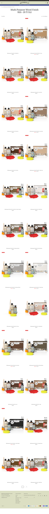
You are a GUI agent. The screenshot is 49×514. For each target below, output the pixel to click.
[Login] (47, 2)
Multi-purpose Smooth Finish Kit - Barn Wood (36, 131)
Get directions (27, 0)
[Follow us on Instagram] (41, 496)
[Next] (27, 487)
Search (17, 495)
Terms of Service (18, 501)
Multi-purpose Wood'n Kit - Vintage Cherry (36, 443)
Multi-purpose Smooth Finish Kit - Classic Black (13, 443)
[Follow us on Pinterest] (43, 496)
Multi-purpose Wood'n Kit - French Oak (12, 92)
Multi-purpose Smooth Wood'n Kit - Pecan (13, 326)
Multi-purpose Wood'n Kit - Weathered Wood (12, 248)
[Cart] (47, 3)
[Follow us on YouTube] (45, 496)
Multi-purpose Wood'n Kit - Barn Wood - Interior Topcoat (13, 209)
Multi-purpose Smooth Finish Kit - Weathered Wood (12, 287)
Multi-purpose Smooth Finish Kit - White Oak (36, 170)
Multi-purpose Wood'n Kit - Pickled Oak (12, 53)
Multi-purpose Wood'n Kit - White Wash (36, 209)
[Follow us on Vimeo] (47, 496)
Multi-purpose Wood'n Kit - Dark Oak (12, 170)
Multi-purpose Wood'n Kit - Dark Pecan (12, 482)
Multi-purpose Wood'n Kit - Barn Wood (36, 92)
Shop (16, 496)
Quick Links (17, 500)
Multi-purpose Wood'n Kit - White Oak (12, 131)
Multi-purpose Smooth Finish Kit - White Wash (36, 287)
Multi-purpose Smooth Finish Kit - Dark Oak (12, 365)
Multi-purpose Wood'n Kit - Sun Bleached (36, 326)
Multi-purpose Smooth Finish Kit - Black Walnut (36, 365)
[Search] (45, 2)
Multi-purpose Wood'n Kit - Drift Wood (36, 482)
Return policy (17, 502)
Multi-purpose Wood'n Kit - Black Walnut (36, 248)
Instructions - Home (18, 497)
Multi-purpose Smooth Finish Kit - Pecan (36, 53)
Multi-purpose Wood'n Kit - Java (12, 404)
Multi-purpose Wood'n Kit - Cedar (36, 404)
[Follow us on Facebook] (39, 496)
